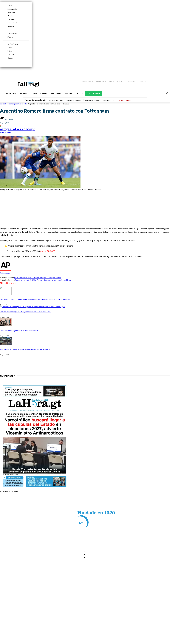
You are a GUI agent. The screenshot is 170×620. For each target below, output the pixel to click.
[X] (3, 590)
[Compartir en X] (6, 132)
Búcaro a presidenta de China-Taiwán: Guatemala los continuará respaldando (43, 280)
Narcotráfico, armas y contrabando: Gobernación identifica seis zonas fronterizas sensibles (35, 299)
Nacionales (11, 12)
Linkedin (10, 587)
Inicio (2, 104)
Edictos (10, 51)
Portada (10, 5)
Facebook (11, 582)
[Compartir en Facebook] (3, 132)
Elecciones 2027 (109, 100)
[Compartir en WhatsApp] (1, 132)
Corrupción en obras (92, 100)
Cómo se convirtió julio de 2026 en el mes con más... (19, 330)
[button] (167, 93)
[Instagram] (153, 72)
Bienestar (11, 26)
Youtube (10, 593)
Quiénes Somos (13, 44)
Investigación (12, 9)
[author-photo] (5, 271)
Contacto (10, 58)
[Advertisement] (69, 208)
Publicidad (11, 54)
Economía (11, 19)
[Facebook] (149, 72)
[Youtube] (165, 72)
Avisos (10, 48)
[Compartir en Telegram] (10, 132)
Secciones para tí (12, 104)
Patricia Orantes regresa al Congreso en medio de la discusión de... (25, 312)
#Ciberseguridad (125, 100)
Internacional (12, 23)
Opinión (10, 16)
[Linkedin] (157, 72)
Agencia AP (9, 119)
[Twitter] (161, 72)
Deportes (10, 37)
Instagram (11, 585)
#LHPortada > (7, 375)
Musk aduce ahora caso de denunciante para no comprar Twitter (37, 278)
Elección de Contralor (74, 100)
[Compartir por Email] (8, 132)
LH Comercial (12, 33)
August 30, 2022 (47, 251)
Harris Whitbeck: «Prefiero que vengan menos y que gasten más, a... (25, 349)
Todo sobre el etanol (55, 100)
